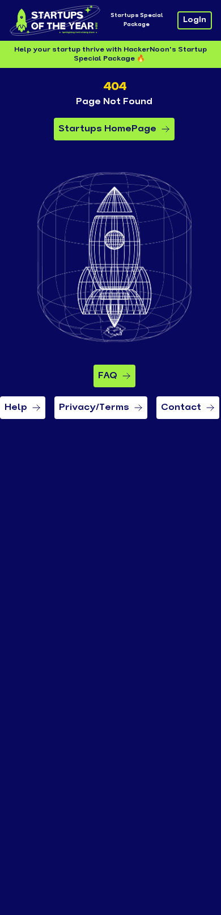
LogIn (194, 20)
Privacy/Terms (94, 407)
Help (16, 407)
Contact (181, 407)
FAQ (107, 375)
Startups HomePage (107, 129)
